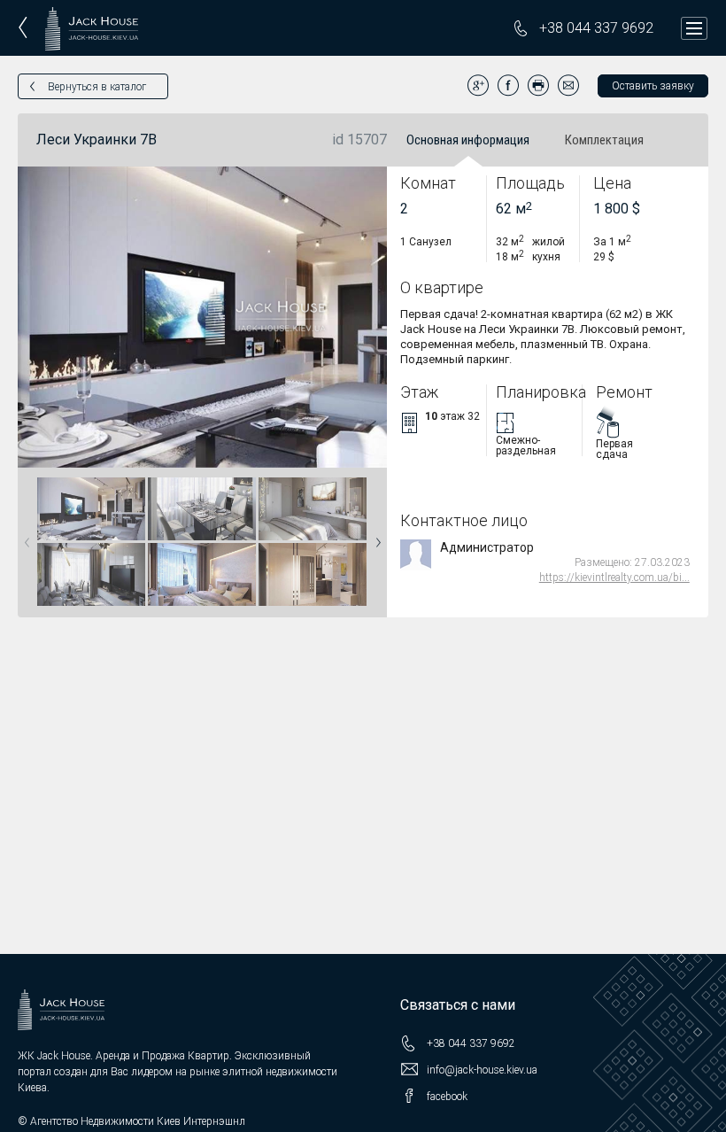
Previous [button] (24, 536)
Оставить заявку (653, 86)
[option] (91, 542)
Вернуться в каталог (97, 87)
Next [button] (374, 536)
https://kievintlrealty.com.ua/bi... (614, 577)
